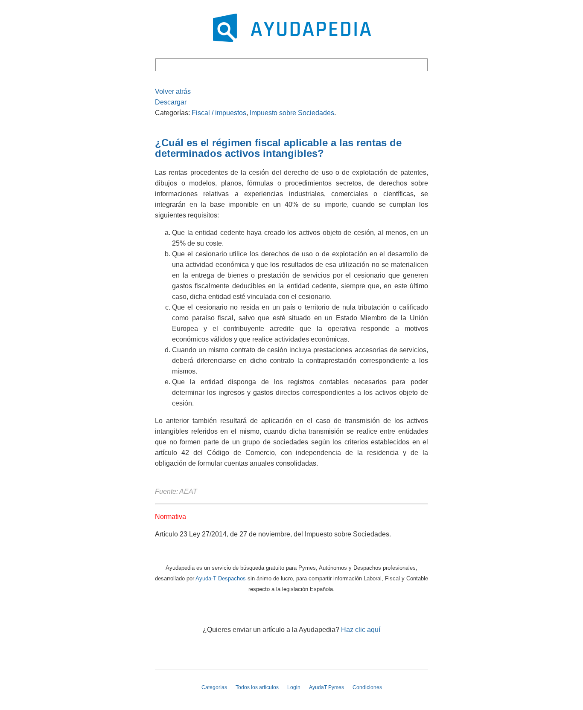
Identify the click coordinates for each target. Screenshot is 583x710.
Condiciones (367, 687)
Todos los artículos (257, 687)
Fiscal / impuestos (219, 112)
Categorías (214, 687)
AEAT (189, 491)
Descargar (171, 102)
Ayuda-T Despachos (220, 578)
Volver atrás (173, 91)
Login (293, 687)
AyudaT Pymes (326, 687)
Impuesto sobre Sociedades (292, 112)
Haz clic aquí (360, 629)
